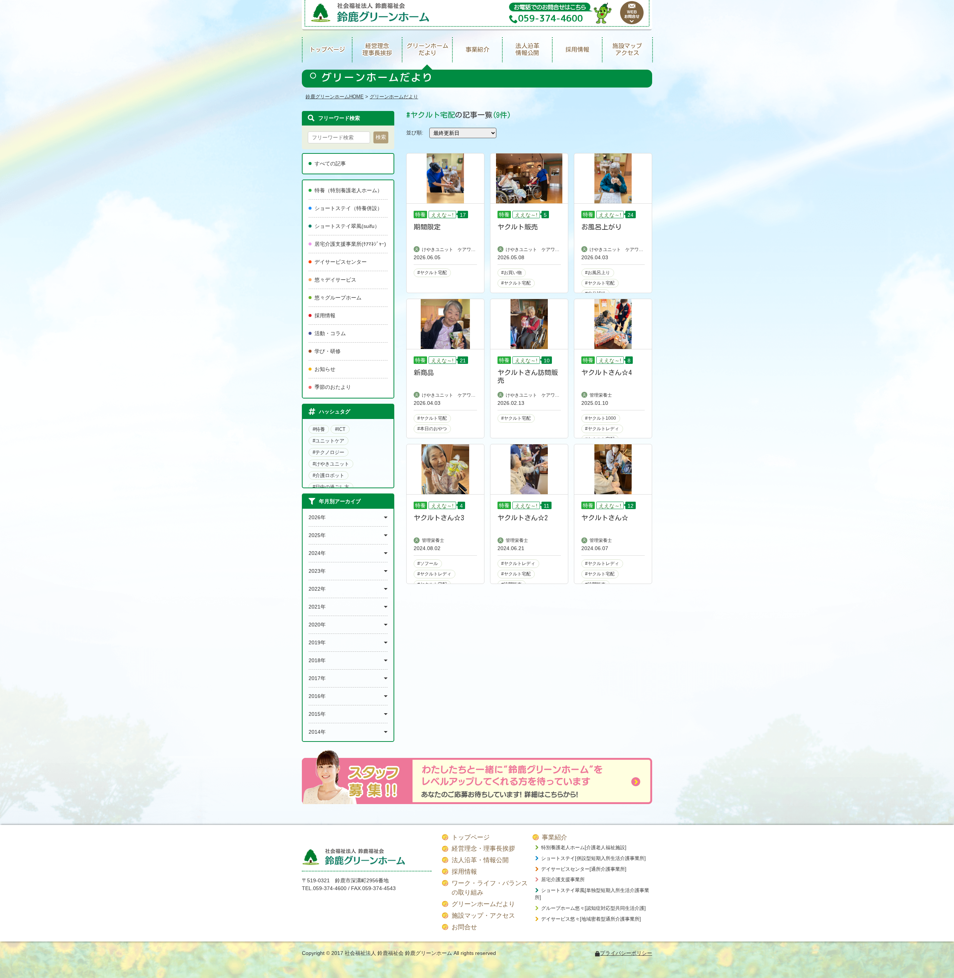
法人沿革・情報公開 (480, 860)
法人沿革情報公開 (527, 49)
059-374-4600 (330, 888)
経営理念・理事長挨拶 (483, 848)
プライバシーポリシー (626, 953)
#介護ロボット (328, 475)
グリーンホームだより (427, 49)
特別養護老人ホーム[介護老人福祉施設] (583, 847)
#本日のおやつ (432, 428)
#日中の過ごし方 (331, 487)
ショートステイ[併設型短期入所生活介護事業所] (593, 858)
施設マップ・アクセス (483, 915)
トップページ (327, 50)
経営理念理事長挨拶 (377, 49)
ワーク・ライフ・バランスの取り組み (490, 888)
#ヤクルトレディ (602, 428)
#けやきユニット (331, 464)
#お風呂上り (597, 272)
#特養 (319, 429)
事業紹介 (477, 50)
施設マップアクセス (627, 49)
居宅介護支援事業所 (563, 879)
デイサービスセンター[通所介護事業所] (583, 869)
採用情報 (577, 50)
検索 (381, 137)
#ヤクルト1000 (600, 418)
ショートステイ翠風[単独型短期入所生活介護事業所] (592, 894)
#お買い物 (511, 272)
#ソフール (427, 563)
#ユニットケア (328, 441)
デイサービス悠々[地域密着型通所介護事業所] (591, 919)
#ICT (340, 429)
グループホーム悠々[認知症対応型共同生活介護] (593, 908)
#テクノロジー (328, 452)
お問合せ (464, 927)
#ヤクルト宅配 (432, 272)
